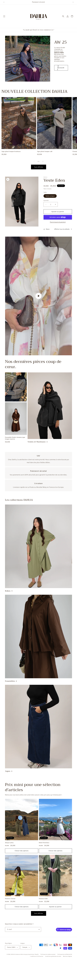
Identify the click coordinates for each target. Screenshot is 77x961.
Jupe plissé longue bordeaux (11, 151)
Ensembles (10, 681)
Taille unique (50, 196)
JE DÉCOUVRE (60, 67)
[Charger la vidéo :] (38, 296)
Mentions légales (67, 956)
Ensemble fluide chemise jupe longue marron (15, 438)
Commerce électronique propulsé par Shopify (26, 954)
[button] (4, 16)
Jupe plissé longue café (44, 151)
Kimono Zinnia (10, 899)
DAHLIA (13, 954)
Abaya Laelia (9, 843)
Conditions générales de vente (53, 956)
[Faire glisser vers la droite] (43, 161)
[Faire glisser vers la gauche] (34, 161)
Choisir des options (21, 851)
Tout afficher (38, 167)
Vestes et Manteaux (37, 442)
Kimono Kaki (43, 899)
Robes (7, 591)
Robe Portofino (44, 843)
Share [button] (48, 229)
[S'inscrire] (39, 929)
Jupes (7, 771)
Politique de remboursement (48, 954)
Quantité (46, 200)
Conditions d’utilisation (36, 956)
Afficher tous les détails (62, 229)
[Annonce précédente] (4, 2)
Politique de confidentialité (64, 954)
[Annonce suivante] (73, 2)
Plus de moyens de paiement (58, 222)
